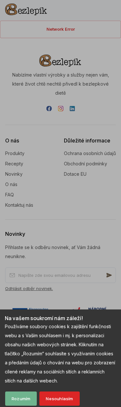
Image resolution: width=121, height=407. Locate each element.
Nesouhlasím (59, 399)
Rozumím (21, 399)
